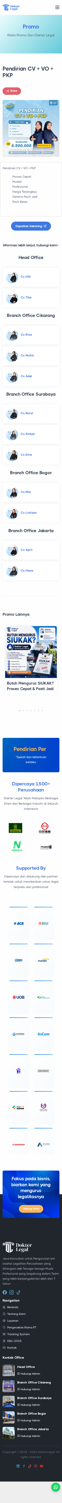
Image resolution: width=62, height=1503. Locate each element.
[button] (19, 710)
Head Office (26, 1388)
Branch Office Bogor (31, 1435)
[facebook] (5, 1313)
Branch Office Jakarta (33, 1450)
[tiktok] (18, 1313)
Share (13, 90)
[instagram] (11, 1313)
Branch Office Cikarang (34, 1404)
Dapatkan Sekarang (30, 226)
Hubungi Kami (31, 1230)
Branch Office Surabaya (34, 1419)
